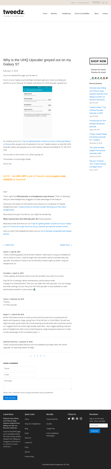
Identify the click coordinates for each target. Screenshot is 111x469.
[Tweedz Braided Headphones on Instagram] (81, 419)
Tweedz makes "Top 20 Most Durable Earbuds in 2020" (97, 110)
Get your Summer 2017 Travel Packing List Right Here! (97, 164)
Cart (106, 3)
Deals (27, 433)
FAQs (27, 447)
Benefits (54, 13)
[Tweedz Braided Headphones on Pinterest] (77, 419)
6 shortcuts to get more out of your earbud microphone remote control (39, 226)
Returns (27, 452)
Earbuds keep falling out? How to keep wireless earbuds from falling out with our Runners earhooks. (98, 94)
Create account (84, 3)
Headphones (66, 13)
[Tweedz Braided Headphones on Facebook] (73, 419)
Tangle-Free (50, 428)
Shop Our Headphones (33, 424)
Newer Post (65, 245)
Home (45, 13)
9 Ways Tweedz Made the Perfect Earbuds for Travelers (98, 137)
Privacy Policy (29, 456)
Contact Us (28, 442)
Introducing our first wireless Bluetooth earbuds (97, 123)
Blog (26, 428)
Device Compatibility (82, 13)
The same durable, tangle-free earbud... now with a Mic (97, 150)
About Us (28, 438)
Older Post (9, 245)
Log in (73, 3)
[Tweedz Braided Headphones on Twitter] (69, 419)
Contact (105, 13)
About (96, 13)
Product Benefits (52, 419)
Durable (49, 424)
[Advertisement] (55, 41)
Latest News (8, 414)
